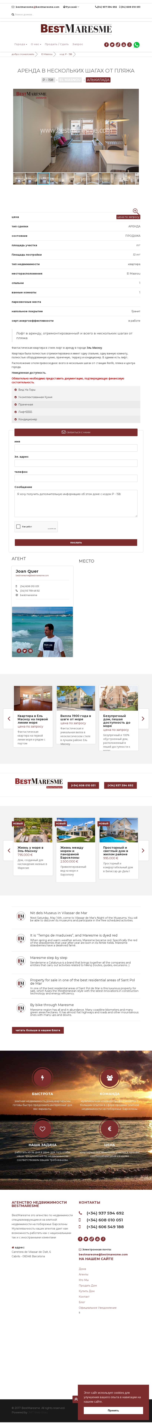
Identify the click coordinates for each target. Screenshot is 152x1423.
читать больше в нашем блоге (38, 1030)
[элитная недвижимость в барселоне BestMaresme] (76, 29)
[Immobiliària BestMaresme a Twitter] (112, 44)
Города (19, 44)
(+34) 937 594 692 (120, 785)
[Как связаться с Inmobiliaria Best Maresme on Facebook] (24, 651)
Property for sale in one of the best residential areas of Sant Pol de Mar (82, 982)
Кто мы (84, 1280)
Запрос (77, 44)
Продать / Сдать (57, 44)
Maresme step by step (48, 958)
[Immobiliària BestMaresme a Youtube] (123, 44)
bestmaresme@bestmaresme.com (32, 575)
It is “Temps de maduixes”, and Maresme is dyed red (74, 935)
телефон (20, 472)
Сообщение (23, 487)
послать (76, 542)
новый (18, 823)
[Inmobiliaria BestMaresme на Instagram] (30, 651)
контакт (84, 1296)
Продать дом (88, 1285)
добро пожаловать (23, 54)
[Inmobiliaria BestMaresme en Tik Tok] (118, 44)
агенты (83, 1274)
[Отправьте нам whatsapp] (136, 44)
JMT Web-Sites (38, 1412)
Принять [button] (113, 1410)
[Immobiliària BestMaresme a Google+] (129, 44)
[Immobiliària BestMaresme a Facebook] (106, 44)
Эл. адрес (21, 456)
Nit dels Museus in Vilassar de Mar (58, 913)
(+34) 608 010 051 (83, 785)
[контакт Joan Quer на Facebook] (19, 651)
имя (17, 441)
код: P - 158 (66, 54)
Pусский (71, 7)
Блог (82, 1302)
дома (82, 1269)
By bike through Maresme (52, 1005)
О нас (35, 44)
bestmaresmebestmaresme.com (37, 7)
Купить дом (87, 1291)
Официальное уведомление (98, 1307)
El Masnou (46, 54)
